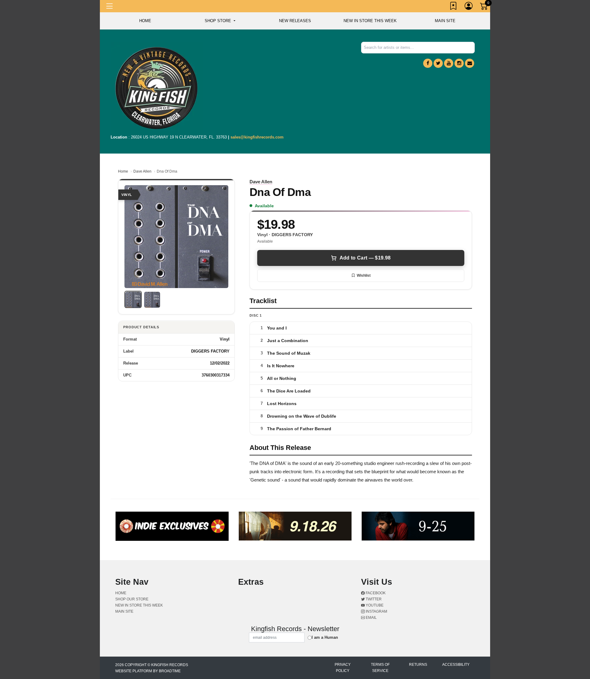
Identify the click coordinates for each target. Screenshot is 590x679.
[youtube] (448, 63)
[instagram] (459, 63)
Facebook (375, 593)
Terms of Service (380, 667)
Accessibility (456, 664)
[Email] (469, 63)
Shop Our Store (131, 599)
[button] (220, 20)
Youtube (374, 605)
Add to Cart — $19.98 (365, 257)
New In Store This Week (370, 20)
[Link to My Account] (469, 7)
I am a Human (325, 637)
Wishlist (364, 275)
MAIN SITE (445, 20)
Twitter (373, 599)
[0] (484, 7)
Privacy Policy (343, 667)
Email (371, 617)
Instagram (376, 611)
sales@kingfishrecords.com (257, 137)
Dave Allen (142, 171)
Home (123, 171)
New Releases (295, 20)
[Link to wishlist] (453, 7)
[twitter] (438, 63)
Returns (418, 664)
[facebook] (428, 63)
